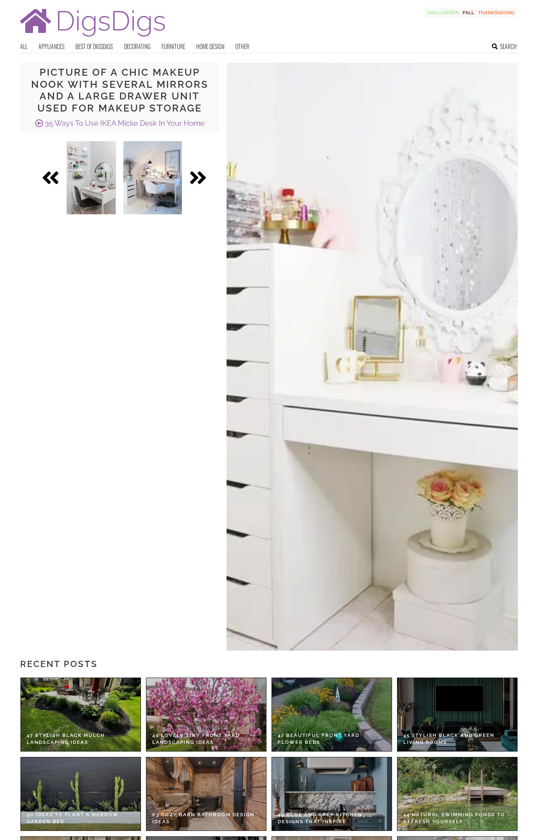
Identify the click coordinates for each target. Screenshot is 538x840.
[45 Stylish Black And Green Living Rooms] (457, 714)
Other (242, 46)
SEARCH (508, 46)
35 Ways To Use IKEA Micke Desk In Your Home (124, 123)
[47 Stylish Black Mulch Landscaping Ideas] (81, 714)
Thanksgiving (496, 12)
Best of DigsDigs (94, 46)
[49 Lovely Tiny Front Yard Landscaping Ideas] (206, 714)
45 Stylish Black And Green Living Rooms (448, 738)
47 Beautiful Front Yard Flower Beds (318, 738)
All (23, 46)
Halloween (443, 12)
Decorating (137, 46)
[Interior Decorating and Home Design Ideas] (92, 37)
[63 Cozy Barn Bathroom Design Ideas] (206, 793)
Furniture (173, 46)
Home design (210, 46)
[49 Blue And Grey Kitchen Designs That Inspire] (332, 793)
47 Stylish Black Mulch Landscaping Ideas (66, 738)
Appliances (51, 46)
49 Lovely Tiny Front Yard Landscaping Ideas (196, 738)
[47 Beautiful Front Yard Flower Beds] (332, 714)
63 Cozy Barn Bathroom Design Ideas (203, 818)
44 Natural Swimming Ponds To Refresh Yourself (454, 818)
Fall (468, 12)
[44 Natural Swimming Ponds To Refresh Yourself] (457, 793)
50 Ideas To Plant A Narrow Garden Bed (73, 818)
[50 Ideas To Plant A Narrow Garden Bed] (81, 793)
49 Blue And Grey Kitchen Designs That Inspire (320, 818)
